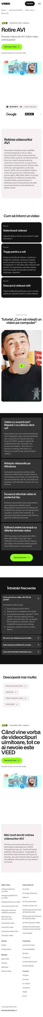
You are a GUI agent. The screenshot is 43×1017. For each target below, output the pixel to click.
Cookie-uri (26, 957)
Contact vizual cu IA (29, 906)
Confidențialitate (28, 949)
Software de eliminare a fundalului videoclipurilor (31, 928)
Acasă (3, 10)
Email (24, 996)
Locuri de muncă (28, 945)
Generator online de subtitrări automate (8, 911)
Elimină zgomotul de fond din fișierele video (31, 917)
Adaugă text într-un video (10, 902)
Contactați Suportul (29, 962)
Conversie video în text (9, 931)
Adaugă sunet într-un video (8, 890)
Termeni (25, 953)
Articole (4, 963)
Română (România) (8, 1010)
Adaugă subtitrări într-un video (9, 896)
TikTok (24, 992)
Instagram (26, 988)
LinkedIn (25, 979)
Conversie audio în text (9, 906)
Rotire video (29, 10)
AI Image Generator (29, 893)
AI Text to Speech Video (31, 923)
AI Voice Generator (29, 901)
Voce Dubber (27, 933)
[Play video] (21, 366)
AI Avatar (25, 889)
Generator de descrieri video (6, 918)
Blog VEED (5, 959)
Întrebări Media (28, 966)
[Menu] (39, 3)
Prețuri (3, 945)
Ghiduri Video (6, 971)
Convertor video (7, 927)
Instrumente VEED (15, 10)
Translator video (7, 935)
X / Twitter (26, 984)
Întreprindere (6, 949)
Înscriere (30, 4)
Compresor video (7, 923)
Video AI (25, 897)
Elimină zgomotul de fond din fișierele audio (31, 911)
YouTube (25, 975)
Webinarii (4, 967)
